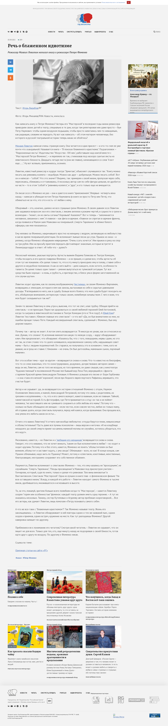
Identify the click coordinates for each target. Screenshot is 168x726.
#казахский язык (61, 620)
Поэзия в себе (15, 596)
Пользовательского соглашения (113, 2)
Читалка (27, 625)
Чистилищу (79, 284)
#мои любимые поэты (93, 677)
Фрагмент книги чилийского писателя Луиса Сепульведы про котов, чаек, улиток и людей (25, 662)
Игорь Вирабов (30, 108)
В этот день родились (138, 90)
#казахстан (51, 620)
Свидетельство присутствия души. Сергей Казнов (102, 653)
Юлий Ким (108, 313)
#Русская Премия (73, 620)
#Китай (107, 617)
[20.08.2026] (25, 627)
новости (51, 32)
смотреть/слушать (74, 32)
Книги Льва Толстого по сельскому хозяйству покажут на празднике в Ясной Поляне (142, 185)
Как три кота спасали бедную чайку (24, 653)
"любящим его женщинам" (69, 440)
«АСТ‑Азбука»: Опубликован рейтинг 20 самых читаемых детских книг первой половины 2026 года (143, 163)
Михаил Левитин (24, 145)
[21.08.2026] (103, 572)
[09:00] (64, 572)
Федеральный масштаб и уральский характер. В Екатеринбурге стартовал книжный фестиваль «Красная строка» (141, 147)
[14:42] (25, 572)
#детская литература (22, 669)
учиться (88, 32)
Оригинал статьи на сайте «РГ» (31, 550)
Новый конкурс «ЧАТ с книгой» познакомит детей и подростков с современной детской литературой (142, 198)
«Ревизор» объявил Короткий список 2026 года (142, 173)
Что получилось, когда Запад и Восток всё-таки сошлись (103, 598)
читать (61, 32)
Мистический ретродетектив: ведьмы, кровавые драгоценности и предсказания (63, 656)
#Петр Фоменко (29, 558)
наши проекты (100, 32)
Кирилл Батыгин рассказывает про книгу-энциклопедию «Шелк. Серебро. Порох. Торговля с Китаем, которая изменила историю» (102, 608)
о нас (111, 32)
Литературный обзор (54, 570)
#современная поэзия (15, 606)
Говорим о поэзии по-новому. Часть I (22, 601)
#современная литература (95, 617)
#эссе (25, 606)
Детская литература (15, 625)
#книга (19, 558)
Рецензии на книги (92, 570)
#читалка (11, 669)
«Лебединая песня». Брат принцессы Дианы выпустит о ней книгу (142, 212)
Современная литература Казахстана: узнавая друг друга (64, 598)
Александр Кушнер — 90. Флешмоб (141, 95)
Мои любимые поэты (93, 625)
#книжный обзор (72, 677)
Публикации (12, 570)
